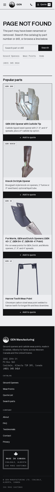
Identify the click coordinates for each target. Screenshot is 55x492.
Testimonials (9, 429)
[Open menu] (4, 4)
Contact (7, 436)
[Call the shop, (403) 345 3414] (31, 4)
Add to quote (29, 137)
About (6, 417)
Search (45, 48)
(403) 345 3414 (11, 63)
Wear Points (29, 56)
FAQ (5, 423)
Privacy (6, 442)
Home (41, 56)
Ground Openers (11, 56)
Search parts (9, 401)
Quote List (8, 395)
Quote (45, 4)
